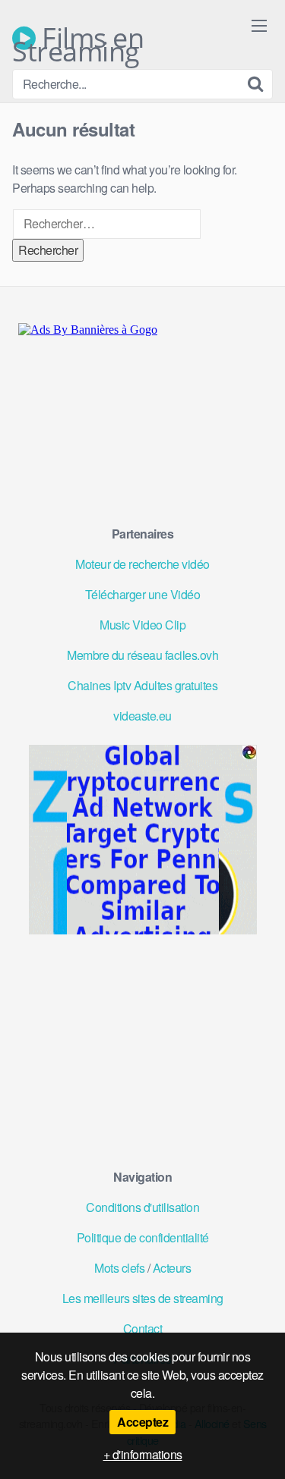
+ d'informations (142, 1454)
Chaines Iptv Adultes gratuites (142, 685)
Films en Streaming (78, 38)
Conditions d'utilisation (142, 1207)
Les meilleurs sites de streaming (142, 1298)
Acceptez (142, 1421)
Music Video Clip (142, 624)
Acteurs (172, 1267)
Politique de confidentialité (143, 1237)
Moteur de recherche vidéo (142, 564)
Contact (143, 1328)
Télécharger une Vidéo (143, 594)
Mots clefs (119, 1267)
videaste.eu (142, 715)
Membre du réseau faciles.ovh (142, 655)
